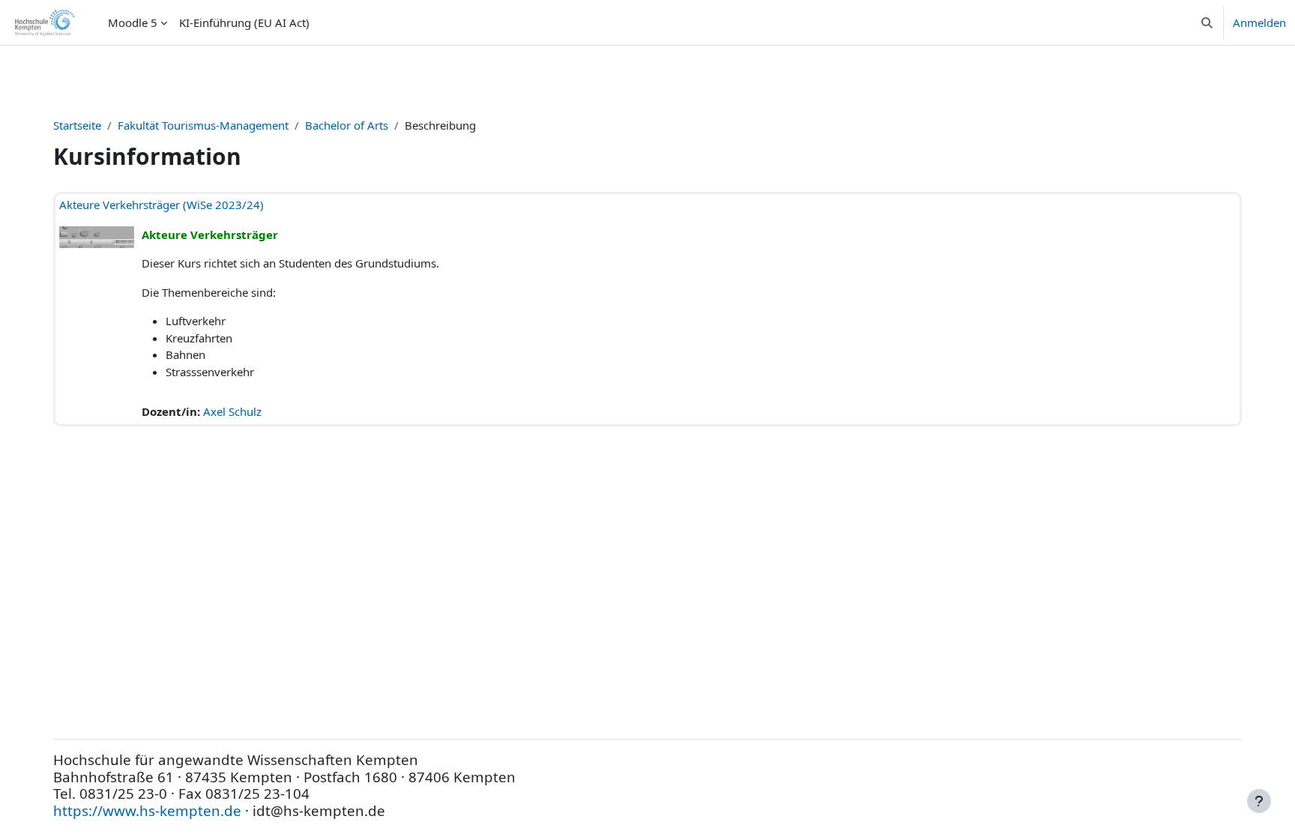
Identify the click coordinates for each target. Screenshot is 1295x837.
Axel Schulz (232, 411)
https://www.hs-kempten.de (147, 810)
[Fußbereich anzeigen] (1259, 801)
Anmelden (1259, 22)
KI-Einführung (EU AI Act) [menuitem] (244, 22)
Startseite (77, 125)
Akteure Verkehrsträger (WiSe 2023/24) (161, 204)
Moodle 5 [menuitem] (132, 22)
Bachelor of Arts (346, 125)
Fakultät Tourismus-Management (203, 125)
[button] (1207, 22)
